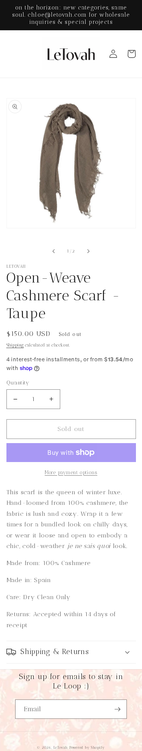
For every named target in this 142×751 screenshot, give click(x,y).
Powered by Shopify (87, 747)
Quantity (18, 382)
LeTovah (60, 747)
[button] (71, 652)
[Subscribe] (117, 709)
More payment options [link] (71, 472)
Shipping (15, 345)
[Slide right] (88, 251)
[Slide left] (53, 251)
